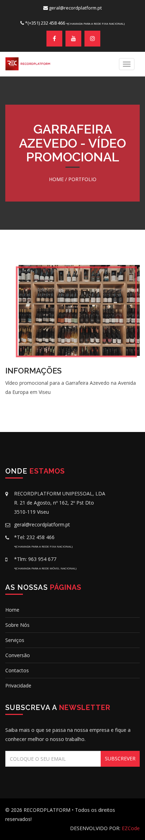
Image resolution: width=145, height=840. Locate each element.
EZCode (131, 828)
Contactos (17, 670)
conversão (17, 655)
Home (56, 179)
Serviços (14, 640)
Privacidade (18, 685)
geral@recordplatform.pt (75, 8)
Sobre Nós (17, 625)
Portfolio (82, 179)
